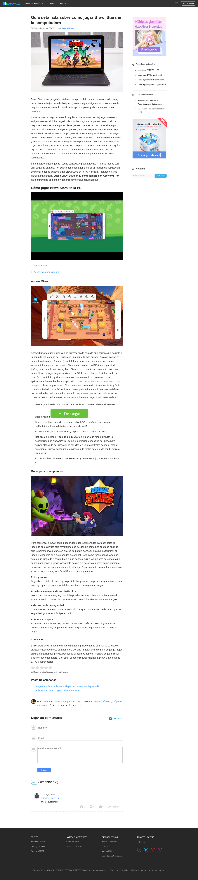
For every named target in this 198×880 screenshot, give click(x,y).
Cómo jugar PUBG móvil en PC (150, 75)
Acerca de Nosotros (109, 842)
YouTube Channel (38, 842)
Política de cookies (138, 870)
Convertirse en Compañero (112, 856)
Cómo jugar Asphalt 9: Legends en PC (152, 85)
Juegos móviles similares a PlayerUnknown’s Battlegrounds (67, 686)
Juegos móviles (101, 701)
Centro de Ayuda (72, 842)
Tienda (51, 3)
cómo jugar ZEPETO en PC (148, 70)
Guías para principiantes (47, 272)
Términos (114, 870)
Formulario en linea (73, 846)
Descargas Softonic (38, 846)
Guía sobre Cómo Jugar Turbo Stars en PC (58, 690)
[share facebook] (139, 850)
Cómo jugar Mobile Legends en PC (151, 80)
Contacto (105, 846)
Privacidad (124, 870)
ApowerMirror (41, 265)
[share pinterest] (153, 850)
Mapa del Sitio (107, 851)
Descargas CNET (37, 851)
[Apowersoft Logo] (12, 3)
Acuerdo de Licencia (156, 870)
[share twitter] (146, 850)
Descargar (72, 413)
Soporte (63, 3)
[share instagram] (160, 850)
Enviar (44, 770)
